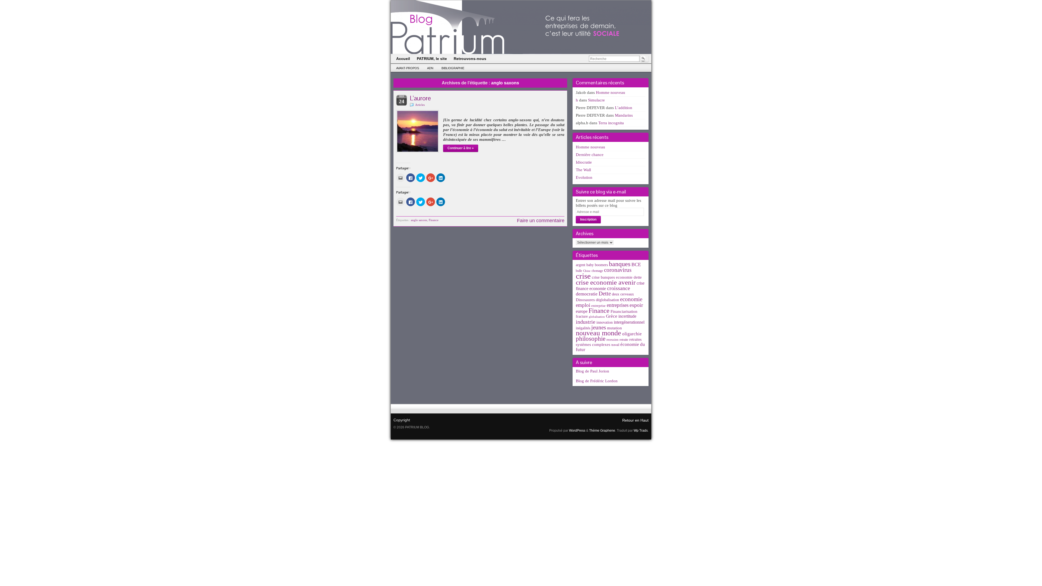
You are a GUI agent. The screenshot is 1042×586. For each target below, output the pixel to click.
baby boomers (597, 265)
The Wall (583, 170)
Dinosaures (585, 300)
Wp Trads (641, 430)
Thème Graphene (602, 430)
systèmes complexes (593, 344)
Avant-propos (407, 68)
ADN (430, 68)
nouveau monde (598, 333)
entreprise (598, 306)
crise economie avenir (606, 282)
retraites (635, 339)
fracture (582, 316)
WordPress (577, 430)
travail (615, 345)
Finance (434, 220)
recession (612, 340)
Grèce (611, 316)
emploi (583, 305)
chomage (597, 271)
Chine (586, 270)
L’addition (623, 108)
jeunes (598, 327)
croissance (618, 288)
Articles (420, 104)
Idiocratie (584, 162)
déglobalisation (607, 300)
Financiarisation (624, 311)
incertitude (627, 316)
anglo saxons (419, 220)
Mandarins (624, 115)
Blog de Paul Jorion (592, 371)
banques (619, 263)
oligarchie (632, 333)
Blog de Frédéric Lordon (597, 381)
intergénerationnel (629, 322)
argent (580, 265)
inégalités (583, 328)
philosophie (590, 338)
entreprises (617, 305)
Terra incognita (611, 123)
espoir (636, 305)
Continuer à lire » (460, 148)
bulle (579, 271)
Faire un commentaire (540, 220)
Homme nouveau (610, 92)
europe (581, 311)
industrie (585, 322)
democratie (587, 294)
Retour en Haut (635, 420)
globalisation (597, 316)
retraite (624, 340)
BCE (636, 264)
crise (583, 276)
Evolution (584, 177)
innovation (604, 322)
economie (631, 299)
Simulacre (596, 100)
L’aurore (420, 98)
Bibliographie (452, 68)
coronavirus (617, 270)
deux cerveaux (623, 294)
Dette (605, 293)
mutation (614, 328)
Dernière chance (589, 154)
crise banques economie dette (617, 277)
